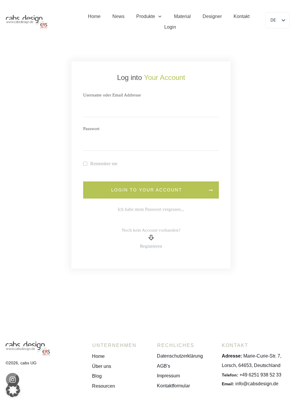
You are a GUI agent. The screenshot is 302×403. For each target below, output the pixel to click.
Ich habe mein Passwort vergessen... (151, 209)
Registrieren (151, 246)
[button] (13, 390)
